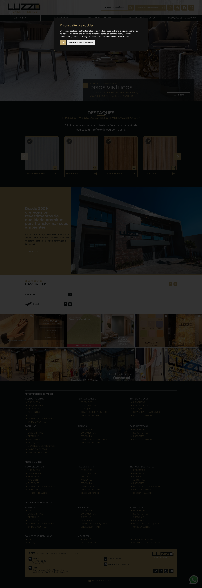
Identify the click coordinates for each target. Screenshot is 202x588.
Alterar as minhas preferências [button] (81, 42)
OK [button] (63, 42)
